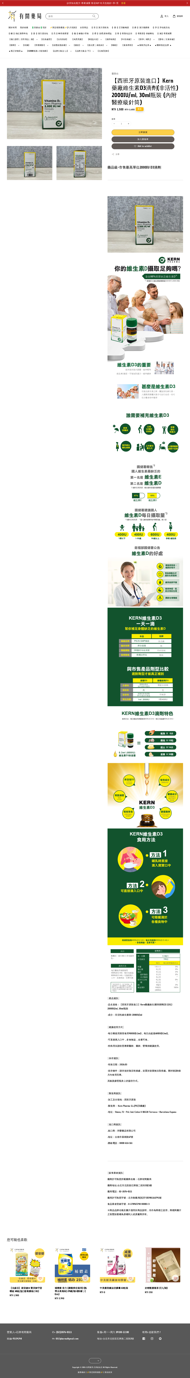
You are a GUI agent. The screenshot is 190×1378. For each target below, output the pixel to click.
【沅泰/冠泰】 (103, 51)
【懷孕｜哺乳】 (145, 39)
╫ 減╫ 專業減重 (164, 33)
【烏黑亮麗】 (77, 39)
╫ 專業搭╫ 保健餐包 (144, 33)
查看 (121, 3)
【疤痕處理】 (46, 39)
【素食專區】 (128, 45)
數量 (113, 119)
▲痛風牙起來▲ (144, 45)
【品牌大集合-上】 (60, 51)
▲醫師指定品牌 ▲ (163, 45)
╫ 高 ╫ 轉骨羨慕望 (60, 33)
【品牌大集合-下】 (82, 51)
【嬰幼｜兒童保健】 (166, 39)
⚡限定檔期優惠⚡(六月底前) (63, 27)
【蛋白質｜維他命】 (96, 45)
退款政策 (108, 1372)
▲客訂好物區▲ (16, 51)
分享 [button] (118, 154)
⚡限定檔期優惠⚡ (95, 1372)
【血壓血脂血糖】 (59, 45)
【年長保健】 (126, 39)
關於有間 (13, 27)
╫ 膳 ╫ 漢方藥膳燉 (140, 27)
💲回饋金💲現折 (39, 27)
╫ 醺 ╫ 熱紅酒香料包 (18, 33)
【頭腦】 (26, 45)
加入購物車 (143, 139)
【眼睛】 (13, 45)
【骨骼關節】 (40, 45)
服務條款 (81, 1372)
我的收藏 (24, 27)
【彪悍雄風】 (111, 39)
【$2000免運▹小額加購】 (37, 51)
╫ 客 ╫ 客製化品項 (123, 33)
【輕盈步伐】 (93, 39)
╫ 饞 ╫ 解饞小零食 (80, 33)
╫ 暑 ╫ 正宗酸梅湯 (120, 27)
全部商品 (84, 27)
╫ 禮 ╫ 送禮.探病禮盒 (102, 33)
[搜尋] (94, 16)
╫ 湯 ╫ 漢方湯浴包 (39, 33)
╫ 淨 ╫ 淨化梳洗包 (161, 27)
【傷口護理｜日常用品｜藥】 (22, 39)
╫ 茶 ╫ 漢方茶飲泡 (100, 27)
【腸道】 (77, 45)
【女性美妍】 (62, 39)
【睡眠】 (114, 45)
